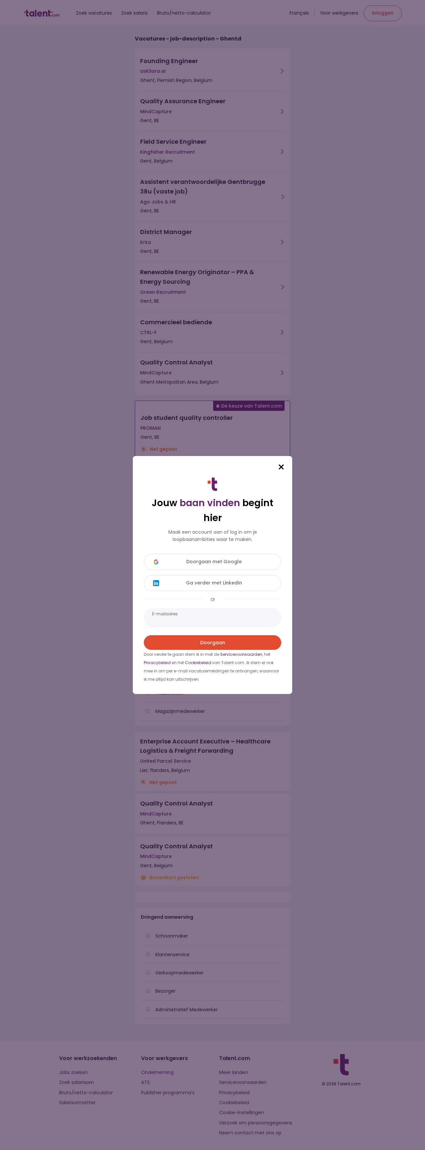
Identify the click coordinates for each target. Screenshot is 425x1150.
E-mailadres (165, 614)
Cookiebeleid (198, 662)
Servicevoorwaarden (241, 654)
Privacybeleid (157, 662)
